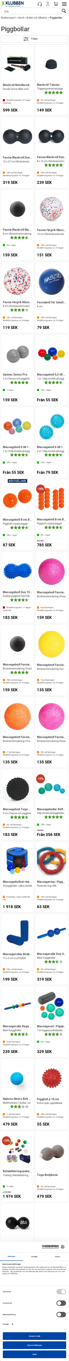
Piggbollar (56, 17)
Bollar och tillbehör (37, 17)
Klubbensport (8, 17)
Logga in (47, 4)
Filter (34, 39)
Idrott (21, 17)
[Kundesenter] (39, 4)
